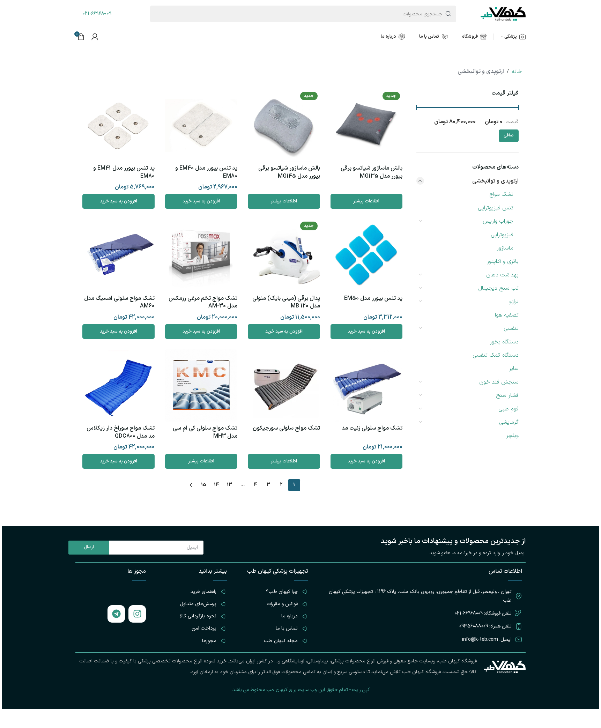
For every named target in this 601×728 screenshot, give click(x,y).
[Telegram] (116, 614)
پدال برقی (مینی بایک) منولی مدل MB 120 (286, 302)
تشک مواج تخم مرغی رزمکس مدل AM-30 (203, 302)
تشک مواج (501, 194)
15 (203, 485)
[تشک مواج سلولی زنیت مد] (367, 385)
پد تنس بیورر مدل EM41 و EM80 (124, 172)
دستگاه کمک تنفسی (496, 355)
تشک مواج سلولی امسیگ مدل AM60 (119, 302)
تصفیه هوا (507, 315)
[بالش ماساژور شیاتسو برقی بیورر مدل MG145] (284, 125)
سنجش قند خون (499, 382)
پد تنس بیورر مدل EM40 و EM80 (206, 172)
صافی (509, 135)
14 (216, 485)
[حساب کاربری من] (95, 37)
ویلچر (512, 435)
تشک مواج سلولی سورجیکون (286, 428)
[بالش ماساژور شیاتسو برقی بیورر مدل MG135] (367, 125)
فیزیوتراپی (502, 235)
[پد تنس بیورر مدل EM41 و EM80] (118, 125)
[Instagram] (137, 614)
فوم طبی (508, 409)
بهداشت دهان (502, 275)
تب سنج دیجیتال (498, 288)
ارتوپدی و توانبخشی (495, 181)
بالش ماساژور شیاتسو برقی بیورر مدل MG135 (371, 172)
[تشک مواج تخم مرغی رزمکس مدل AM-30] (201, 255)
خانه (517, 71)
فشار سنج (507, 395)
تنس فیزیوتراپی (495, 208)
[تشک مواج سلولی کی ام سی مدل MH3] (201, 385)
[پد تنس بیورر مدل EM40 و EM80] (201, 125)
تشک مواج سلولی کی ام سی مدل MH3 (205, 432)
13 (229, 485)
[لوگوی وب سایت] (503, 13)
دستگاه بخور (504, 342)
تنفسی (511, 328)
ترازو (514, 301)
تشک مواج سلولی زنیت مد (372, 428)
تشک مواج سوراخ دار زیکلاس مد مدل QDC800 (121, 432)
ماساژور (505, 248)
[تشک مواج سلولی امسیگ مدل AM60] (118, 255)
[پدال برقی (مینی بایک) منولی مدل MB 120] (284, 255)
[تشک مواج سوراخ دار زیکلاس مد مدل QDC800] (118, 385)
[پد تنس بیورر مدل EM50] (367, 255)
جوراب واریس (498, 221)
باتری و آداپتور (503, 261)
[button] (201, 201)
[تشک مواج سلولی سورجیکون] (284, 385)
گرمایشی (509, 422)
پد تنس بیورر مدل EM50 (373, 298)
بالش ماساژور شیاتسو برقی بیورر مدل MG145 (289, 172)
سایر (514, 368)
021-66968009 (97, 13)
